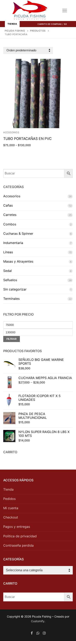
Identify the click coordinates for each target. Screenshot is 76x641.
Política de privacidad (20, 536)
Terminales (11, 299)
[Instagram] (44, 633)
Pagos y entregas (16, 527)
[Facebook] (32, 633)
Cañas (8, 205)
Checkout (10, 517)
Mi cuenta (10, 508)
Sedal (7, 271)
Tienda (12, 23)
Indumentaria (13, 243)
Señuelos (10, 280)
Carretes (9, 215)
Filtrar (11, 339)
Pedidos (9, 499)
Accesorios (11, 132)
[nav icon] (64, 10)
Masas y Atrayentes (18, 261)
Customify (37, 621)
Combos (9, 224)
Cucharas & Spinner (18, 233)
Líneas (8, 252)
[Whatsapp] (38, 633)
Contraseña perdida (18, 545)
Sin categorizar (15, 289)
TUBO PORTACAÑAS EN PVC (27, 138)
